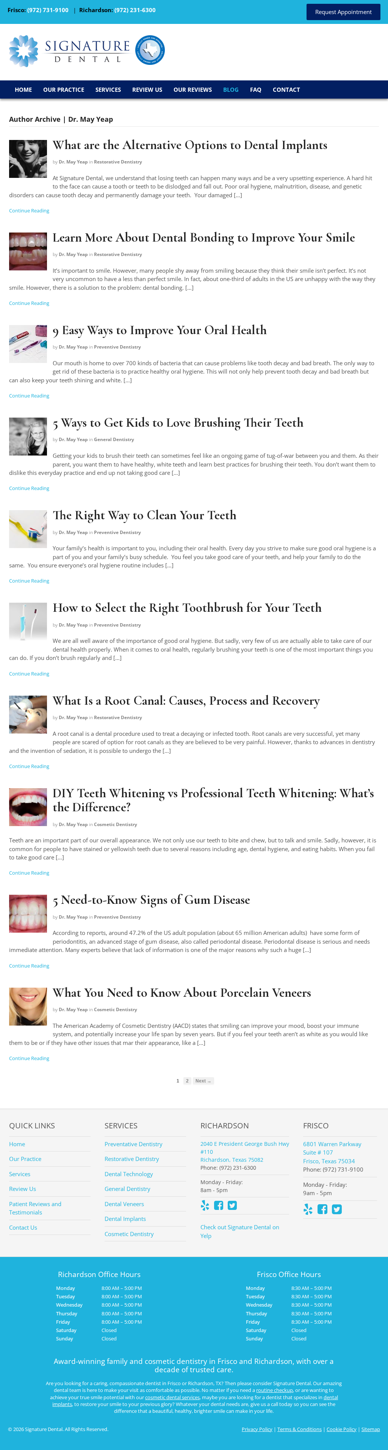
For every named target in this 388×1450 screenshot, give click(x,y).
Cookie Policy (342, 1429)
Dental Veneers (124, 1204)
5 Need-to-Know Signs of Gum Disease (151, 900)
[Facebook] (218, 1207)
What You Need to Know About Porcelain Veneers (182, 993)
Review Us (22, 1188)
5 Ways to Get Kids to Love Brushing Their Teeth (178, 422)
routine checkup (274, 1390)
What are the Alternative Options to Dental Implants (190, 145)
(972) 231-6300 (135, 10)
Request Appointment (343, 12)
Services (19, 1174)
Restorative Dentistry (118, 162)
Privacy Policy (257, 1429)
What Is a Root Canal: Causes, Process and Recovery (186, 701)
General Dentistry (114, 439)
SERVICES (108, 89)
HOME (23, 89)
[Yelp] (205, 1207)
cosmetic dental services (172, 1397)
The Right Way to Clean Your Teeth (144, 515)
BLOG (231, 89)
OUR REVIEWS (193, 89)
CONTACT (286, 89)
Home (17, 1144)
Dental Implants (125, 1218)
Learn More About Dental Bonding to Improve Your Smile (204, 237)
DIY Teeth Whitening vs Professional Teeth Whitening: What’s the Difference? (213, 800)
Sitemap (370, 1429)
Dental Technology (129, 1174)
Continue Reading (29, 210)
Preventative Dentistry (134, 1144)
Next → (203, 1080)
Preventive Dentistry (117, 347)
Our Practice (25, 1159)
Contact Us (23, 1227)
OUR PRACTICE (63, 89)
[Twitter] (232, 1207)
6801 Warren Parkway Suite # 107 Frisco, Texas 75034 (332, 1152)
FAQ (255, 89)
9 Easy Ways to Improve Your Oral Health (160, 330)
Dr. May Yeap (73, 162)
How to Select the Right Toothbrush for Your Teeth (187, 608)
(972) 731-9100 (48, 10)
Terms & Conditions (299, 1429)
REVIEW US (147, 89)
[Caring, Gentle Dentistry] (72, 62)
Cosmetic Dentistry (115, 824)
